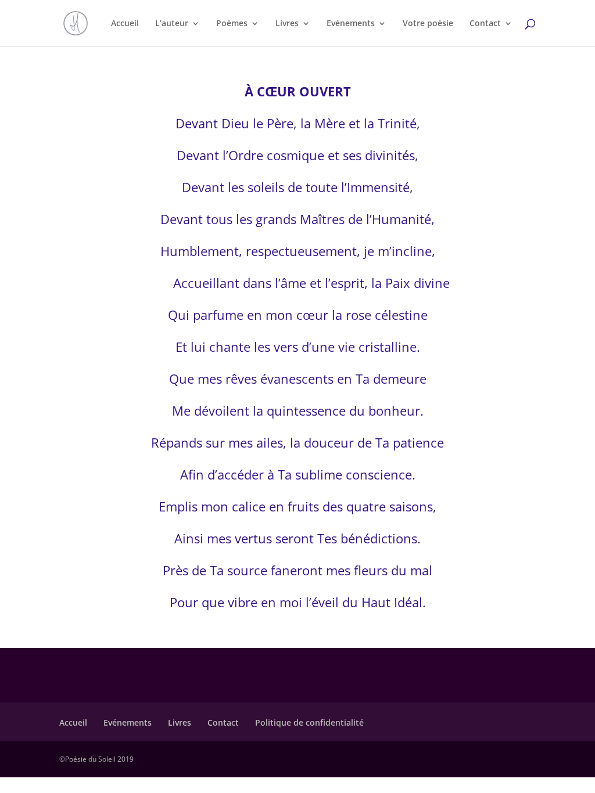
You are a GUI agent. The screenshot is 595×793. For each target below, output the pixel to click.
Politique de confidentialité (309, 722)
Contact (485, 23)
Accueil (125, 23)
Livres (287, 23)
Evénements (351, 23)
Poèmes (232, 23)
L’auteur (171, 23)
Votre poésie (428, 23)
